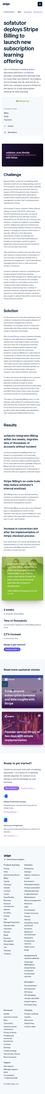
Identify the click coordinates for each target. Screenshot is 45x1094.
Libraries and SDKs (31, 998)
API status (28, 992)
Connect (7, 891)
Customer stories (11, 1017)
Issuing (6, 916)
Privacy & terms (10, 1032)
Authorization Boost (12, 875)
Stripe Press (29, 1023)
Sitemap (7, 1047)
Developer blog (30, 1005)
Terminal (7, 950)
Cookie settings (10, 1050)
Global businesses (31, 891)
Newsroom (28, 1020)
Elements (7, 900)
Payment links (9, 925)
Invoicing (7, 913)
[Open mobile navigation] (40, 4)
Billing (6, 878)
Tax (5, 947)
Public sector (29, 947)
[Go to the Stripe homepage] (6, 855)
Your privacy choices (12, 1054)
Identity (7, 909)
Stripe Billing (13, 336)
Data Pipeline (9, 897)
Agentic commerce (32, 875)
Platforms (28, 903)
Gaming (27, 919)
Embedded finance (31, 884)
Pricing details (10, 812)
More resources (10, 1057)
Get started (11, 788)
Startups (27, 872)
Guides (6, 1014)
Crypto (6, 894)
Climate (7, 887)
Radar (6, 935)
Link (5, 919)
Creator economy (31, 913)
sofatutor (29, 72)
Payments (8, 928)
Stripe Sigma (9, 944)
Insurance (28, 928)
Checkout (8, 884)
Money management (32, 900)
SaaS (26, 907)
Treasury (7, 954)
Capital (6, 881)
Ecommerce (29, 881)
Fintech (27, 916)
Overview (28, 12)
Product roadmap (31, 1014)
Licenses (7, 1044)
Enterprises (29, 868)
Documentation (30, 985)
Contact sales (11, 649)
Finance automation (32, 887)
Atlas (6, 872)
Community (8, 1023)
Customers (9, 11)
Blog (5, 1020)
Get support (9, 1066)
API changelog (30, 995)
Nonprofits (28, 938)
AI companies (29, 910)
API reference (10, 836)
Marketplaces (29, 897)
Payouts (7, 932)
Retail (26, 950)
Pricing (6, 868)
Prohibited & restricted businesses (9, 1038)
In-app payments (31, 894)
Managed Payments (12, 922)
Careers (27, 1017)
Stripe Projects (30, 1001)
